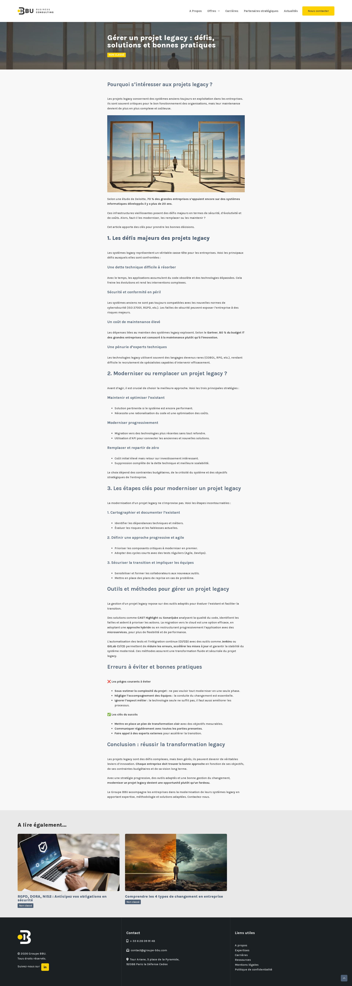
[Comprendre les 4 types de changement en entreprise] (176, 862)
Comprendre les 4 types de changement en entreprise (174, 896)
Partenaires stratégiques (261, 11)
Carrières (231, 11)
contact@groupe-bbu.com (149, 950)
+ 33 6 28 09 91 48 (142, 941)
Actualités (291, 11)
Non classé (116, 54)
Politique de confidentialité (253, 969)
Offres (211, 11)
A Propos (195, 11)
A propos (241, 945)
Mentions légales (246, 964)
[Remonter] (344, 978)
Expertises (242, 950)
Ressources (243, 959)
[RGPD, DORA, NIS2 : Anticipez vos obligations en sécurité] (69, 862)
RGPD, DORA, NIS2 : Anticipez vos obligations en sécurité (62, 898)
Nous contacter (318, 11)
